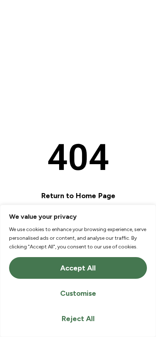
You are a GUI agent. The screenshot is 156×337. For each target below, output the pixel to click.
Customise (78, 293)
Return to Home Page (78, 195)
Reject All (78, 318)
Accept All (78, 268)
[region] (78, 271)
